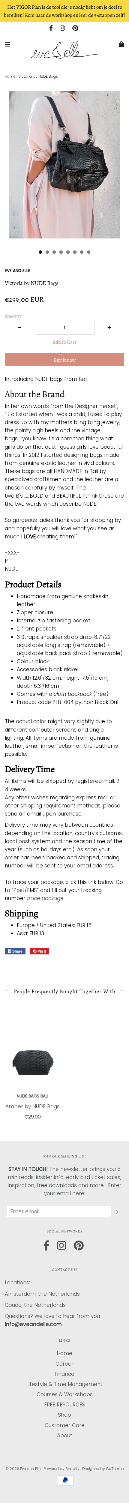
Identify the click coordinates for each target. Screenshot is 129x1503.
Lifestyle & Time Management (64, 1384)
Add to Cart (64, 342)
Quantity (13, 316)
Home (10, 76)
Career (65, 1363)
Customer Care (65, 1425)
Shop (64, 1414)
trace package (45, 898)
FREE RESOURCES (64, 1404)
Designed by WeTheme (103, 1468)
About (64, 1435)
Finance (64, 1374)
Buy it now (65, 360)
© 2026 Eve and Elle (23, 1468)
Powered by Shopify (62, 1468)
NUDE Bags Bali (32, 1096)
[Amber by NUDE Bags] (32, 1050)
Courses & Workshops (65, 1394)
